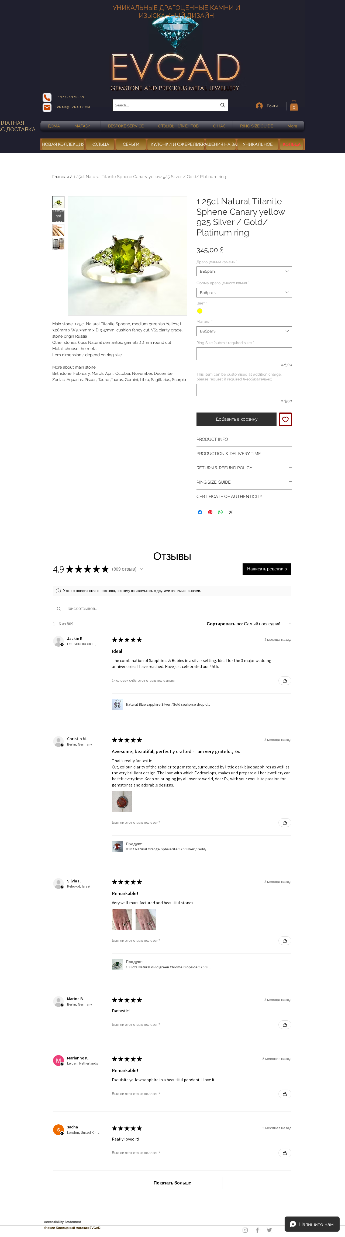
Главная (60, 176)
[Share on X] (230, 512)
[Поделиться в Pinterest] (210, 512)
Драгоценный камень (216, 262)
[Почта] (47, 107)
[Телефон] (47, 97)
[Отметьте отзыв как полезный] (284, 680)
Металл (204, 321)
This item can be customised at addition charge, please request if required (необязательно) (239, 376)
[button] (293, 105)
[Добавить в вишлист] (285, 419)
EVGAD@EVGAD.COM (72, 107)
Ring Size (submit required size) (225, 343)
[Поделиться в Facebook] (200, 512)
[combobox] (170, 105)
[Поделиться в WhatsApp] (220, 512)
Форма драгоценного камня (222, 283)
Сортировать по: (225, 624)
